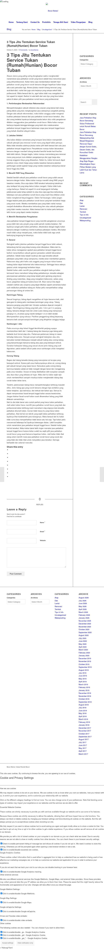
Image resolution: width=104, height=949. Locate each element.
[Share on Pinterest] (10, 457)
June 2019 (83, 675)
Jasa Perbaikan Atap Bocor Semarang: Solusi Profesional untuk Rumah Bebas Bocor (88, 123)
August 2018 (84, 704)
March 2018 (83, 719)
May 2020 (82, 644)
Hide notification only (25, 943)
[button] (6, 947)
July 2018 (82, 707)
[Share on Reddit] (10, 473)
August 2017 (84, 739)
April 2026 (83, 609)
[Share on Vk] (10, 469)
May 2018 (82, 713)
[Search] (95, 22)
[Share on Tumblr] (10, 465)
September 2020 (85, 632)
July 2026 (82, 600)
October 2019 (84, 664)
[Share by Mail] (10, 476)
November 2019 (85, 661)
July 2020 (82, 638)
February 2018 (84, 722)
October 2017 (84, 733)
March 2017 (83, 754)
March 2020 (83, 649)
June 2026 (83, 603)
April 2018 (83, 716)
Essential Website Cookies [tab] (10, 807)
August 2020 (84, 635)
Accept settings (7, 943)
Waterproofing (85, 220)
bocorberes (34, 50)
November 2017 (85, 730)
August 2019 (84, 670)
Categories (84, 60)
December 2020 (85, 623)
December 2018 (85, 693)
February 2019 (84, 687)
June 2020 (83, 641)
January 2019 (84, 690)
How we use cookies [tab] (8, 788)
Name (42, 522)
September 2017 (85, 736)
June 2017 (83, 745)
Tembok (83, 212)
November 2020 (85, 626)
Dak (81, 203)
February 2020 (84, 652)
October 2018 (84, 699)
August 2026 (84, 597)
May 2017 (82, 748)
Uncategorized (85, 217)
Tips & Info (84, 214)
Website (43, 540)
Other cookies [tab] (5, 923)
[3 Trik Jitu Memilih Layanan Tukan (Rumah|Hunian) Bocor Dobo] (2, 474)
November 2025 (85, 620)
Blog (9, 29)
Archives (83, 82)
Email (42, 531)
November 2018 (85, 696)
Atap (81, 200)
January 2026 (84, 618)
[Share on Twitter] (10, 453)
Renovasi (83, 209)
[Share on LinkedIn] (10, 461)
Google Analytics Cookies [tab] (10, 852)
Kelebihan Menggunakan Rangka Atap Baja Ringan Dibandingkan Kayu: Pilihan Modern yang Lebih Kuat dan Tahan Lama (88, 164)
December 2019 (85, 658)
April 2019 (83, 681)
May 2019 (82, 678)
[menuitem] (11, 22)
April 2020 (83, 647)
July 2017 (82, 742)
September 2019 (85, 667)
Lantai (82, 206)
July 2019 (82, 673)
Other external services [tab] (9, 874)
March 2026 (83, 612)
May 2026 (82, 606)
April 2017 (83, 751)
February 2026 (84, 615)
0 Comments (23, 50)
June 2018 (83, 710)
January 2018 (84, 725)
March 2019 (83, 684)
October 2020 (84, 629)
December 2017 (85, 728)
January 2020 (84, 655)
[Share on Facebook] (10, 449)
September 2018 (85, 702)
